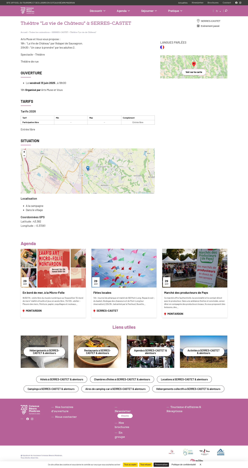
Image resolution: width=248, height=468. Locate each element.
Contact (227, 2)
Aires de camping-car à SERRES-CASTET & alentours (115, 388)
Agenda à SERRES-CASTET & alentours (150, 352)
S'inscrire (125, 416)
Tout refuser (145, 464)
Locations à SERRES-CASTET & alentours (184, 379)
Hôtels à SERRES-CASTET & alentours (61, 379)
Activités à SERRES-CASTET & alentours (204, 352)
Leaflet (138, 193)
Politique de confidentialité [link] (184, 464)
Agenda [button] (122, 11)
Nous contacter (66, 417)
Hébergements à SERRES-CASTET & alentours (44, 352)
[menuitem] (218, 11)
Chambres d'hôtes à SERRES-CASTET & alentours (122, 379)
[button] (87, 168)
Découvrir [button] (96, 11)
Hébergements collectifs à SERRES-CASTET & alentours (188, 388)
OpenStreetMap (145, 193)
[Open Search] (226, 10)
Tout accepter (130, 464)
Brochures (213, 2)
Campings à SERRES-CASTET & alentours (51, 388)
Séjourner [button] (147, 11)
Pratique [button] (173, 11)
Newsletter (197, 2)
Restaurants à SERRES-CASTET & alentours (97, 352)
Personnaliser (161, 464)
